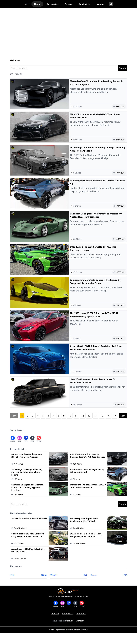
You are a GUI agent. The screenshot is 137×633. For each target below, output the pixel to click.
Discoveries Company (74, 620)
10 (69, 415)
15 (102, 415)
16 (108, 415)
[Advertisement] (68, 36)
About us (81, 613)
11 (76, 415)
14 (95, 415)
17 (114, 415)
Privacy (55, 613)
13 (89, 415)
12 (82, 415)
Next (122, 415)
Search (122, 68)
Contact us (67, 613)
